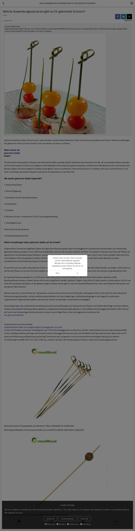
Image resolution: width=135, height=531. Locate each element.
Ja (77, 273)
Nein (57, 273)
